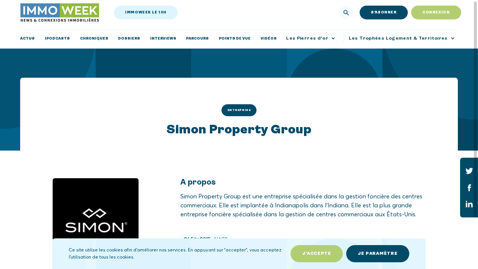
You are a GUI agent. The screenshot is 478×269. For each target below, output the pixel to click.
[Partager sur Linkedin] (469, 204)
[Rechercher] (346, 12)
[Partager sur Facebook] (469, 187)
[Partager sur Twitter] (469, 171)
